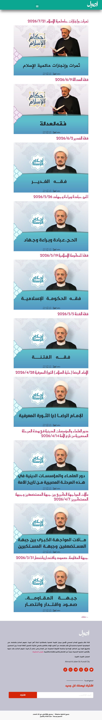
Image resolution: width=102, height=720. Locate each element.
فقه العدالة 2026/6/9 (71, 80)
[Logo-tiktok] (65, 670)
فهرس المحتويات (37, 651)
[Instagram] (81, 670)
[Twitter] (91, 670)
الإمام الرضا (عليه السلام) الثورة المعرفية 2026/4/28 (51, 372)
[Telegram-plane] (76, 670)
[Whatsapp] (71, 670)
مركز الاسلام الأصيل (46, 716)
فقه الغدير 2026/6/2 (72, 138)
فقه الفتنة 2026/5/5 (72, 314)
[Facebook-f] (86, 670)
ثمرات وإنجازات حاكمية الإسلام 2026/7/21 (58, 21)
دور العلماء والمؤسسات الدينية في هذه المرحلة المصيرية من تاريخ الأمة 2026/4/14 (55, 433)
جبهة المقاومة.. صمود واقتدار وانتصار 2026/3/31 (52, 558)
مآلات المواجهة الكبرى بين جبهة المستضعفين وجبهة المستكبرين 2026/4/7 (51, 496)
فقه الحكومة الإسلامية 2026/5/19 (64, 255)
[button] (37, 6)
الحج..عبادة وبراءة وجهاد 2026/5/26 (60, 197)
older (84, 616)
